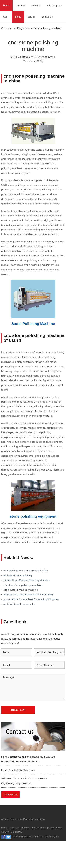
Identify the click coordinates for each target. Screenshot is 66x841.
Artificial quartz (54, 5)
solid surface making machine (20, 589)
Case (6, 16)
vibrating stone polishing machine (22, 584)
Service (31, 16)
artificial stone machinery (17, 575)
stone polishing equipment (33, 516)
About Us (20, 5)
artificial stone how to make (19, 604)
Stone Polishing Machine (33, 324)
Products (36, 5)
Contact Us (47, 16)
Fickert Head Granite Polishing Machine (26, 580)
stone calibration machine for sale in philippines (30, 599)
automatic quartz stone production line (25, 570)
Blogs (18, 16)
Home (6, 5)
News (59, 827)
